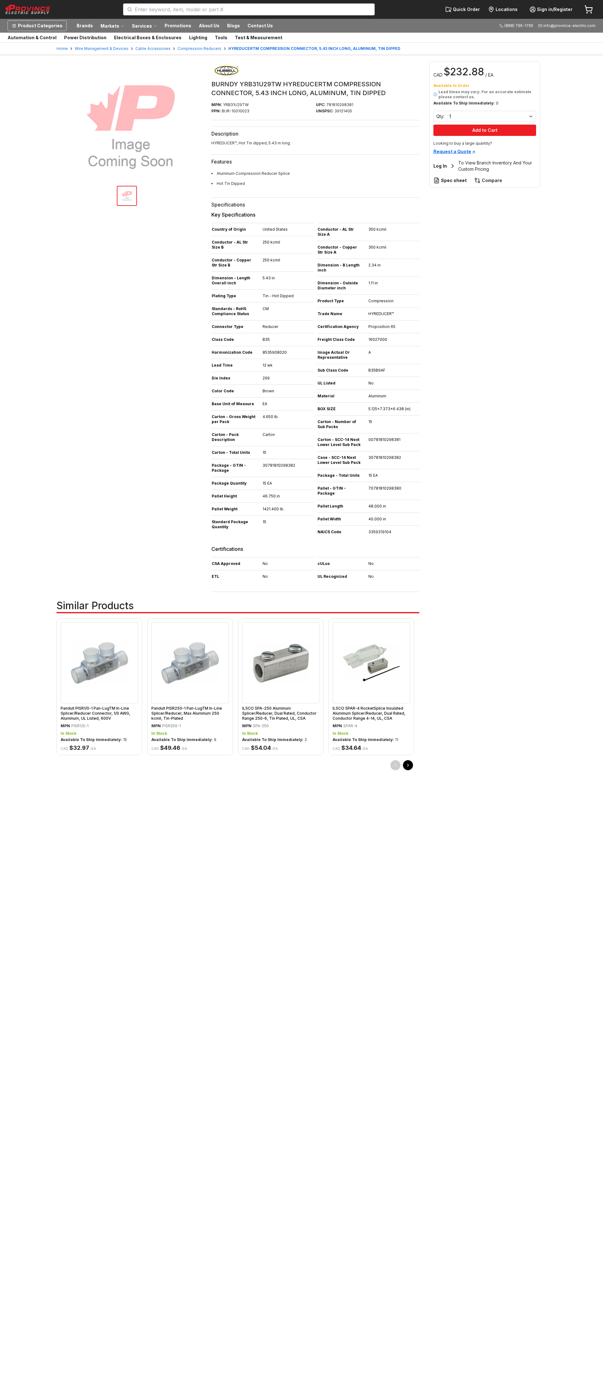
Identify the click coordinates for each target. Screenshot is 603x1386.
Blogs (233, 25)
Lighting (198, 37)
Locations (507, 9)
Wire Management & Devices (101, 48)
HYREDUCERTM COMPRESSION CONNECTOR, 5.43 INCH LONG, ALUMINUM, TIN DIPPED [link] (314, 48)
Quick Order (466, 9)
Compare (492, 180)
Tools (221, 37)
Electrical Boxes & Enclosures (148, 37)
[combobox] (253, 9)
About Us (209, 25)
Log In (440, 166)
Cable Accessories (153, 48)
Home (62, 48)
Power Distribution (85, 37)
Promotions (178, 25)
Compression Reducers (199, 48)
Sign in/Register (555, 9)
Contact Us (260, 25)
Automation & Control (32, 37)
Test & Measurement (258, 37)
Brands (85, 25)
